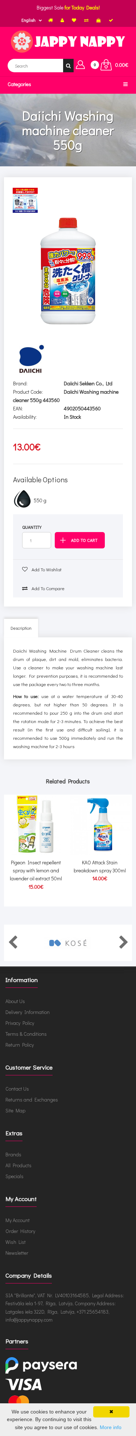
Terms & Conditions (26, 1033)
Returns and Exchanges (31, 1099)
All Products (18, 1165)
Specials (14, 1176)
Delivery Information (27, 1012)
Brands (13, 1154)
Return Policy (19, 1044)
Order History (20, 1231)
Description (21, 628)
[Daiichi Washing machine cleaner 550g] (68, 271)
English (28, 20)
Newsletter (16, 1252)
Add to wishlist (46, 569)
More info (110, 1427)
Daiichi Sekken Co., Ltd (88, 383)
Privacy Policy (19, 1022)
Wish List (15, 1241)
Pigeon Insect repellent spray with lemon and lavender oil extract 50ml (36, 870)
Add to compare (47, 588)
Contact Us (17, 1088)
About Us (15, 1001)
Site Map (15, 1110)
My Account (17, 1220)
